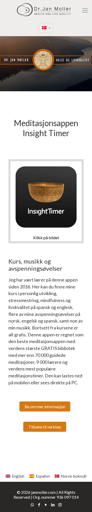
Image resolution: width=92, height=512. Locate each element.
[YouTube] (46, 504)
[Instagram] (60, 504)
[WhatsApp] (32, 504)
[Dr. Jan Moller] (46, 10)
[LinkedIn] (53, 504)
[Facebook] (39, 504)
